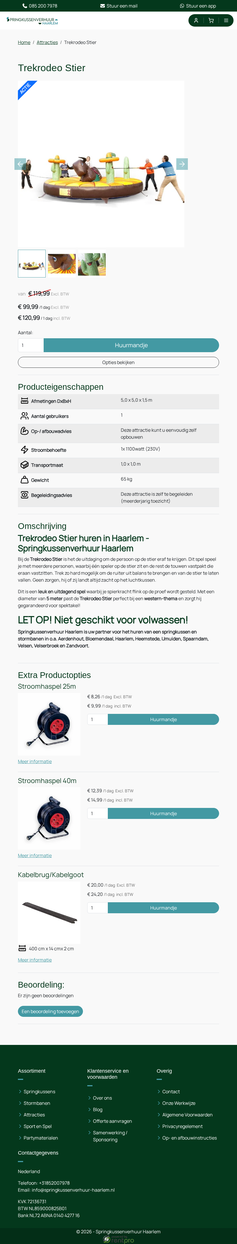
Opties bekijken (118, 362)
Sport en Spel (38, 1126)
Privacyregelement (182, 1126)
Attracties (47, 42)
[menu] (226, 20)
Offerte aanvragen (112, 1121)
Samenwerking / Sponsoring (110, 1136)
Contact (171, 1091)
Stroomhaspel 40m (47, 780)
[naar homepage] (32, 20)
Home (24, 42)
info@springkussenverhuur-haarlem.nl (73, 1190)
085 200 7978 (43, 6)
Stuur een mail (122, 6)
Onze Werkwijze (178, 1103)
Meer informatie (35, 761)
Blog (97, 1109)
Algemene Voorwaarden (187, 1114)
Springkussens (39, 1091)
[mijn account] (196, 20)
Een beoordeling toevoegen (50, 1011)
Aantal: (25, 332)
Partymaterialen (41, 1138)
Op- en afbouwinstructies (189, 1138)
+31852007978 (54, 1183)
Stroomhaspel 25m (47, 686)
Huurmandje (131, 345)
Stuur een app (201, 6)
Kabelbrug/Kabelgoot (51, 874)
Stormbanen (37, 1103)
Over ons (102, 1098)
